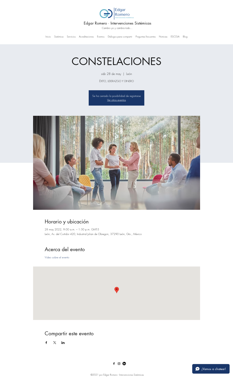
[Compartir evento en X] (54, 342)
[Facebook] (114, 363)
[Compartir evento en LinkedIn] (63, 342)
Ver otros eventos (116, 100)
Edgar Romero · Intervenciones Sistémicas (117, 23)
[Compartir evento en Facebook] (46, 342)
